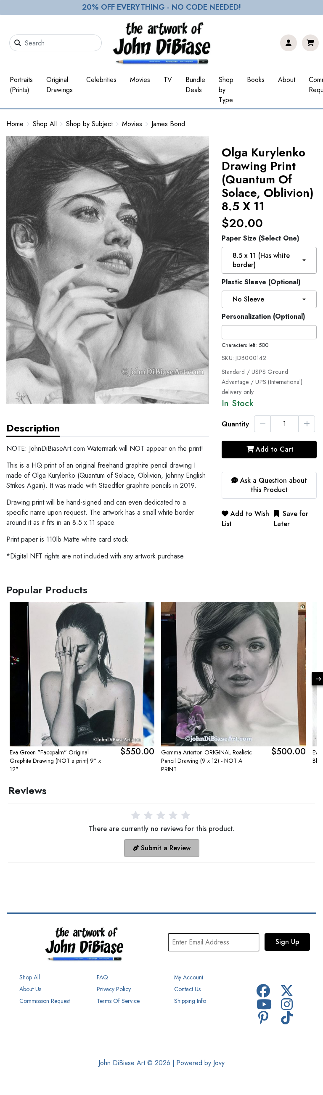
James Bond (168, 124)
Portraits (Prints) (21, 85)
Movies (140, 80)
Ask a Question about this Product (272, 485)
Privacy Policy (114, 989)
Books (256, 80)
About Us (30, 989)
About (286, 80)
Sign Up (287, 942)
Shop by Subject (89, 124)
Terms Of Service (118, 1001)
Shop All (45, 124)
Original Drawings (59, 85)
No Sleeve (248, 299)
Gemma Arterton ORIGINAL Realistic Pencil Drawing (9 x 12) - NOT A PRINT (206, 760)
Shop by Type (226, 90)
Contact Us (187, 989)
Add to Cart (275, 449)
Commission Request (44, 1001)
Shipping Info (190, 1001)
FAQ (102, 977)
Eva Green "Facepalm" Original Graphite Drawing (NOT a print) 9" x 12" (55, 760)
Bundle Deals (195, 85)
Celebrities (101, 80)
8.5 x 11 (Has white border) (261, 260)
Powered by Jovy (200, 1063)
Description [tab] (33, 428)
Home (15, 124)
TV (168, 80)
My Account (188, 977)
